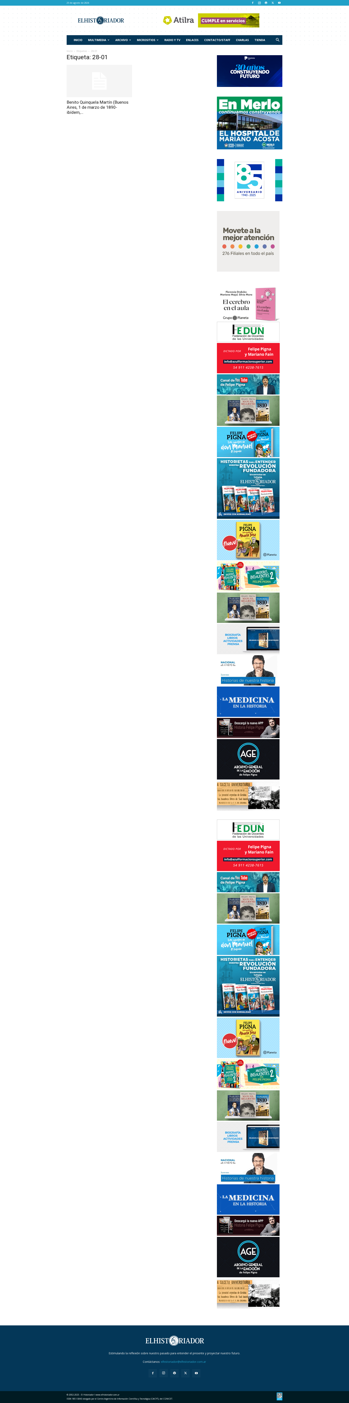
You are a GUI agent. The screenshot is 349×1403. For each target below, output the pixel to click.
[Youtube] (279, 3)
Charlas (242, 40)
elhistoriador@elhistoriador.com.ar (183, 1362)
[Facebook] (253, 3)
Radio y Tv (172, 40)
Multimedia (97, 40)
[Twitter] (273, 3)
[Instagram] (259, 3)
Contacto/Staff (217, 40)
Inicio (78, 40)
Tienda (259, 40)
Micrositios (146, 40)
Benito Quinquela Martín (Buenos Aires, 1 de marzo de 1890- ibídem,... (97, 107)
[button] (277, 40)
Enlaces (192, 40)
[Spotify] (266, 3)
